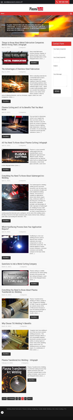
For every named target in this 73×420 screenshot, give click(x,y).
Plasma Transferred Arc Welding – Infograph (20, 360)
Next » (30, 398)
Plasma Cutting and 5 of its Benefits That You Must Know (22, 108)
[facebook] (2, 412)
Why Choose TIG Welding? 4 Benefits (16, 323)
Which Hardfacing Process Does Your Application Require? (21, 228)
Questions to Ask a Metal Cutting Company (19, 264)
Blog (27, 72)
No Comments (14, 47)
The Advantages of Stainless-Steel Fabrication (21, 69)
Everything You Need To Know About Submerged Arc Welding (23, 177)
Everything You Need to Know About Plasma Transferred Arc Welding (19, 291)
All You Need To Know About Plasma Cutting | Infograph (24, 143)
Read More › (34, 62)
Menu (2, 13)
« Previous (11, 398)
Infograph (29, 47)
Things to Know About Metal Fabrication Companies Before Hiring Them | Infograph (23, 43)
